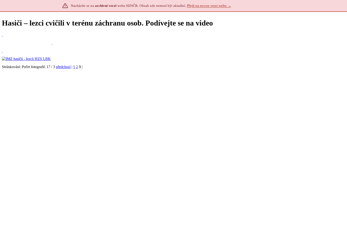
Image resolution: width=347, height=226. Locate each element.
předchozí (63, 67)
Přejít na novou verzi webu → (209, 6)
